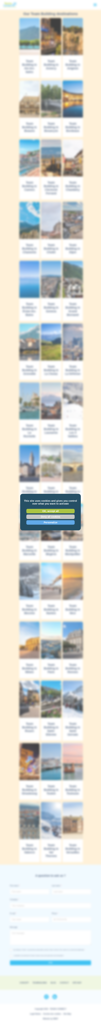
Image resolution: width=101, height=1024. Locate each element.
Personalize (50, 522)
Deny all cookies (50, 516)
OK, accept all (50, 511)
